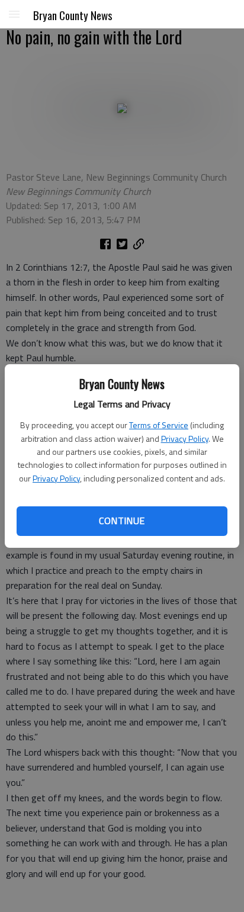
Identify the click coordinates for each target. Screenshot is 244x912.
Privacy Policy (184, 438)
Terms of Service (158, 425)
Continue (122, 520)
